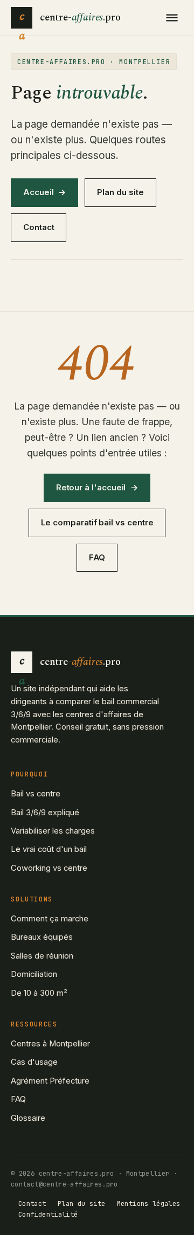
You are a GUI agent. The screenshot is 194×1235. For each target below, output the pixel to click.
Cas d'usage (34, 1062)
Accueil (38, 192)
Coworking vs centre (49, 868)
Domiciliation (34, 974)
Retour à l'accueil (91, 487)
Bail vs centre (35, 794)
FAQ (97, 557)
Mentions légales (149, 1203)
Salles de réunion (42, 956)
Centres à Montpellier (50, 1044)
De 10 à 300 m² (39, 993)
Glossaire (28, 1118)
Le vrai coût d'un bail (49, 849)
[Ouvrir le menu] (172, 17)
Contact (38, 227)
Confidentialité (48, 1214)
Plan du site (120, 192)
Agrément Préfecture (50, 1081)
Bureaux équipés (42, 937)
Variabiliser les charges (53, 831)
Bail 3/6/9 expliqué (45, 812)
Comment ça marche (49, 919)
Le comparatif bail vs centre (97, 522)
